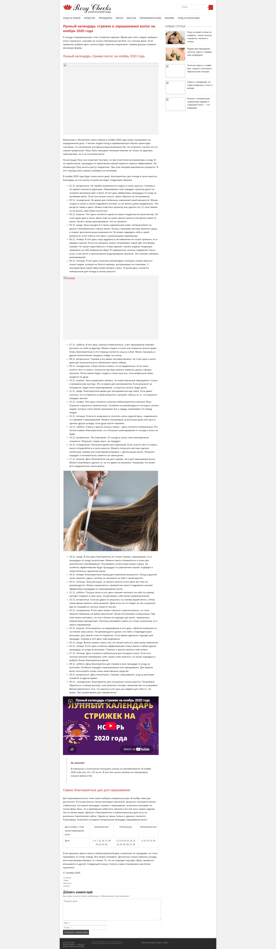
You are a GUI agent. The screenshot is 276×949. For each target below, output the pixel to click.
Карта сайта (162, 943)
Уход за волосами (188, 18)
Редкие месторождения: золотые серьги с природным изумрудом (199, 52)
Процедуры (105, 18)
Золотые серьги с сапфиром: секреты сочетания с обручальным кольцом (199, 68)
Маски (119, 18)
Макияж (169, 18)
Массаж (131, 18)
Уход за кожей (71, 18)
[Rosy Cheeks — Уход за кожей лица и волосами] (87, 12)
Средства (89, 18)
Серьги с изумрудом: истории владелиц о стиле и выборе (199, 85)
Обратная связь (148, 943)
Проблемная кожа (150, 18)
